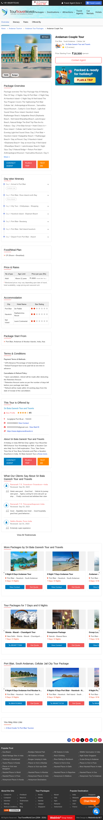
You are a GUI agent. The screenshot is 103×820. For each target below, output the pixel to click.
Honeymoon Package (56, 632)
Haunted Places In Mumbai (38, 772)
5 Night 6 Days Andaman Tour (18, 574)
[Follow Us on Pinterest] (78, 740)
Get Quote (34, 587)
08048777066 (16, 645)
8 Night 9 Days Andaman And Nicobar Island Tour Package (30, 690)
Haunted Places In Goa (88, 772)
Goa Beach (7, 752)
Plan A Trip (28, 164)
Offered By (36, 22)
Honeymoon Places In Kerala (13, 780)
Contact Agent (10, 164)
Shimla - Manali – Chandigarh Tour (20, 632)
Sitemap (6, 804)
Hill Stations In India (61, 752)
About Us (23, 798)
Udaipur (41, 804)
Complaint (7, 798)
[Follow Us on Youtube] (87, 740)
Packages (39, 12)
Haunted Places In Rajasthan (64, 772)
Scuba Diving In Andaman (89, 759)
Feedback (23, 795)
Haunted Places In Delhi (63, 767)
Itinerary (16, 22)
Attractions (67, 12)
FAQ (21, 804)
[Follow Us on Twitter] (82, 740)
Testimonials (24, 801)
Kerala (40, 795)
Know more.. (43, 454)
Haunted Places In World (12, 772)
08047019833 (16, 703)
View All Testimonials (26, 535)
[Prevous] (4, 573)
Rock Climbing (59, 756)
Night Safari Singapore (88, 756)
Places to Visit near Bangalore (10, 768)
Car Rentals (90, 12)
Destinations (53, 12)
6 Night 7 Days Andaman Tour (60, 574)
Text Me (42, 164)
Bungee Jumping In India (37, 759)
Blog (21, 807)
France (74, 807)
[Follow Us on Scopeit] (95, 740)
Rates (25, 22)
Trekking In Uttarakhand (11, 759)
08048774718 (58, 703)
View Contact (23, 423)
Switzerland (58, 807)
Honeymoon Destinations (37, 780)
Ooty (55, 798)
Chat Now (90, 801)
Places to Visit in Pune (88, 763)
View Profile (10, 413)
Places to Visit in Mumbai (37, 763)
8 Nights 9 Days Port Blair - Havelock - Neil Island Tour (71, 690)
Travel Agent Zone (72, 3)
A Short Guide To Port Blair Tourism (20, 728)
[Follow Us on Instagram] (100, 740)
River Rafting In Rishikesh (63, 759)
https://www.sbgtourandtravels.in (20, 431)
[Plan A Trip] (78, 85)
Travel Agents (79, 12)
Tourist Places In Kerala (11, 763)
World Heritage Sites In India (13, 756)
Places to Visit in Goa (62, 763)
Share (46, 37)
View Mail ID (34, 427)
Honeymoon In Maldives (63, 776)
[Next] (99, 573)
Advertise (7, 801)
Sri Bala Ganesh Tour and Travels (19, 408)
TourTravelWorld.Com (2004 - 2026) (32, 818)
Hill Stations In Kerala (36, 756)
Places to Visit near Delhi (37, 767)
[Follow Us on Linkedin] (91, 740)
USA (74, 804)
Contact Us (7, 795)
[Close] (98, 797)
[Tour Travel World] (18, 12)
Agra (55, 801)
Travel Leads (94, 3)
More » (7, 157)
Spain (74, 801)
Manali (56, 795)
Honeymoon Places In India (38, 776)
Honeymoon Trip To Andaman (90, 776)
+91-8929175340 (11, 3)
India (74, 795)
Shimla (40, 798)
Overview (5, 22)
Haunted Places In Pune (11, 776)
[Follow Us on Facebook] (69, 740)
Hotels (98, 12)
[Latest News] (73, 740)
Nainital (40, 801)
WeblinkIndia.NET (95, 818)
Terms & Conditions (10, 807)
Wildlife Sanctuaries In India (90, 752)
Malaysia (57, 804)
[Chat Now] (96, 811)
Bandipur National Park (36, 752)
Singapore (41, 807)
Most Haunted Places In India (90, 767)
